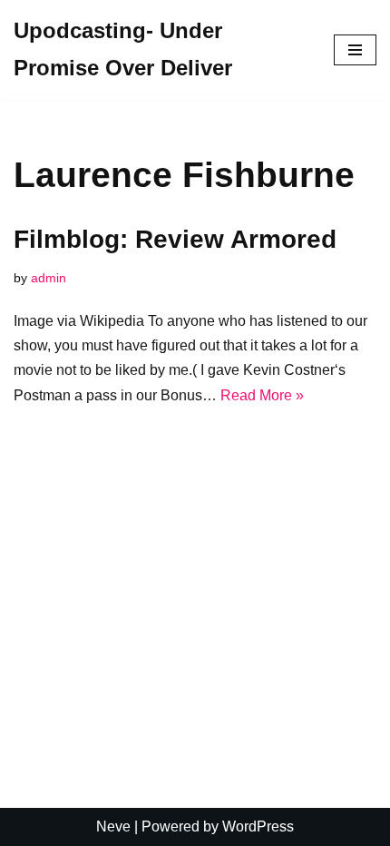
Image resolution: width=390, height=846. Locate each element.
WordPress (258, 826)
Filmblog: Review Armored (175, 239)
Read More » (262, 395)
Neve (113, 826)
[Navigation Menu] (355, 49)
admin (48, 278)
